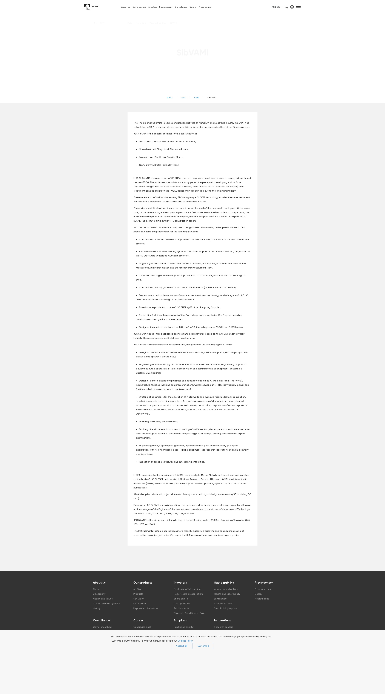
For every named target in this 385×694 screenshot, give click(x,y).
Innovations (222, 620)
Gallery (258, 594)
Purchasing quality (183, 627)
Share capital (181, 598)
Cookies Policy (185, 640)
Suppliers (180, 620)
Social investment (223, 603)
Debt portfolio (182, 603)
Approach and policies (226, 589)
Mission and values (103, 598)
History (96, 608)
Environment (220, 598)
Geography (99, 594)
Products (138, 594)
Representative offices (145, 608)
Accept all (181, 646)
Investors (152, 7)
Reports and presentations (188, 594)
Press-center (205, 7)
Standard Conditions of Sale (189, 613)
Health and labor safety (227, 594)
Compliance (181, 7)
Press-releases (263, 589)
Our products (139, 7)
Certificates (139, 603)
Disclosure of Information (187, 589)
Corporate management (106, 603)
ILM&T (170, 97)
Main (130, 23)
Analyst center (182, 608)
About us (125, 7)
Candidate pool (142, 627)
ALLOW (137, 589)
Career (192, 7)
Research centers (223, 627)
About (96, 589)
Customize (203, 646)
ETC (184, 97)
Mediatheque (262, 598)
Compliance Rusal (102, 627)
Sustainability (166, 7)
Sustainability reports (225, 608)
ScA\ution (138, 598)
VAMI (196, 97)
